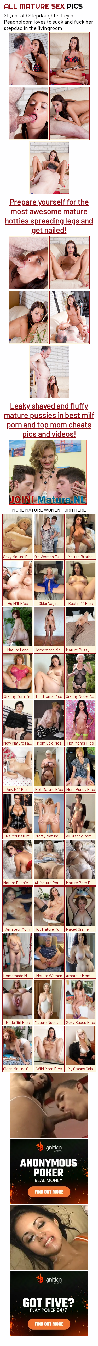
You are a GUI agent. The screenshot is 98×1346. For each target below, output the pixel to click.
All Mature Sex (43, 5)
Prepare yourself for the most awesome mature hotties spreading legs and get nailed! (49, 215)
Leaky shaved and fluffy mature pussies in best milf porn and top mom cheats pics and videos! (49, 419)
